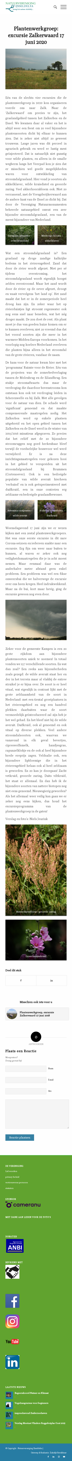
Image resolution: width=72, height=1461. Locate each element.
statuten (9, 1188)
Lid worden (11, 1171)
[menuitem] (53, 7)
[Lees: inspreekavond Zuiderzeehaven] (9, 1415)
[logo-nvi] (29, 7)
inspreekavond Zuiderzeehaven (31, 1413)
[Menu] (62, 7)
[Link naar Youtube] (64, 1456)
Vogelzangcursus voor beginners (31, 1403)
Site (49, 1091)
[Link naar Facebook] (48, 1456)
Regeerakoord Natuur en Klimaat (32, 1393)
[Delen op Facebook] (21, 980)
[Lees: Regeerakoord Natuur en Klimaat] (9, 1395)
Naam (50, 1068)
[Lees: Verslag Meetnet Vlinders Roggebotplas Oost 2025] (9, 1425)
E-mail (50, 1080)
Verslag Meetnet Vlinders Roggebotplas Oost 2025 (40, 1423)
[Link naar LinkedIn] (53, 1456)
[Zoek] (53, 7)
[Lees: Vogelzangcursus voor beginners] (9, 1405)
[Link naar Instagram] (58, 1456)
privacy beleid (12, 1176)
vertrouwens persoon (16, 1182)
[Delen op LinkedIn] (51, 980)
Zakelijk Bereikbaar (58, 1452)
